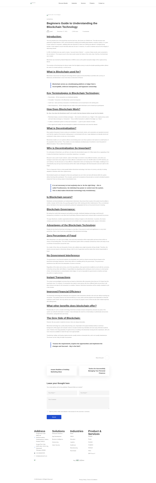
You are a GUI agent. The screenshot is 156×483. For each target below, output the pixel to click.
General (50, 19)
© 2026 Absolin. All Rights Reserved (43, 479)
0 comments (86, 31)
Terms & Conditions (92, 479)
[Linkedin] (125, 3)
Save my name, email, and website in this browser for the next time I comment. (69, 411)
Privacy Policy (82, 479)
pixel (51, 31)
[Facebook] (107, 433)
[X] (114, 433)
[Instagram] (121, 3)
